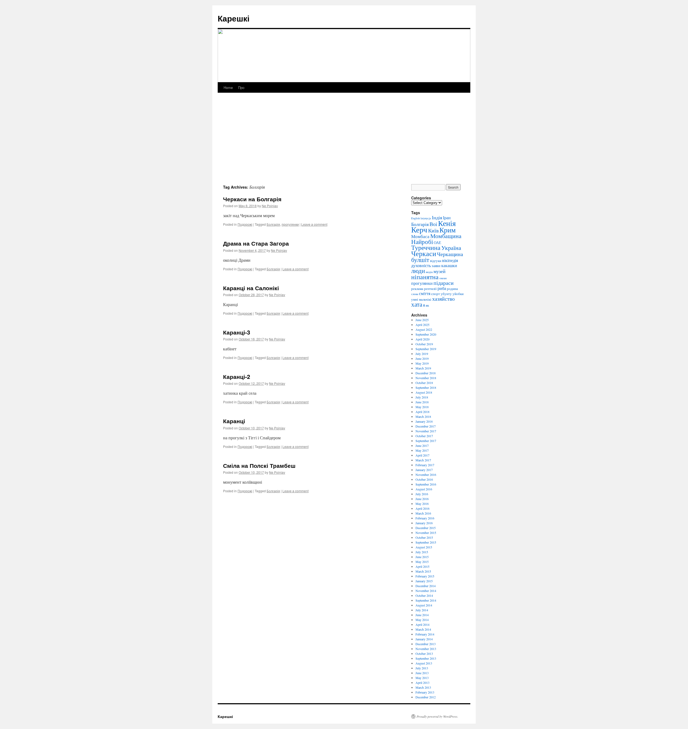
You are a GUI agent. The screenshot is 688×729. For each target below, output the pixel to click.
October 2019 (424, 344)
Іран (447, 218)
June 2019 (422, 358)
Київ (433, 230)
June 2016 (422, 499)
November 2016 (425, 474)
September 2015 (425, 542)
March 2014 (423, 629)
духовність (421, 265)
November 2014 (425, 590)
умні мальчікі (421, 299)
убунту (446, 293)
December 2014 (425, 586)
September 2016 (425, 484)
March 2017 (423, 460)
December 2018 (425, 373)
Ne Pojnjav (270, 205)
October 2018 (424, 382)
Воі (433, 224)
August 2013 (423, 663)
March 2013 (423, 687)
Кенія (447, 223)
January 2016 (424, 523)
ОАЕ (437, 242)
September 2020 (425, 334)
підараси (443, 282)
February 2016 (424, 518)
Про (241, 87)
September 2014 (425, 600)
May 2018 (422, 407)
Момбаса (420, 236)
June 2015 (422, 557)
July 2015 (421, 552)
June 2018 (422, 402)
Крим (447, 229)
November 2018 (425, 378)
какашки (449, 265)
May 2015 (422, 561)
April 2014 (422, 624)
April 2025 (422, 324)
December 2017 (425, 426)
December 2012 (425, 697)
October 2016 (424, 479)
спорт (435, 293)
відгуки (435, 260)
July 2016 (421, 494)
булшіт (420, 260)
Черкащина (450, 254)
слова (414, 294)
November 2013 (425, 649)
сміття (424, 293)
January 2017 (424, 470)
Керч (419, 229)
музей (439, 271)
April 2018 (422, 412)
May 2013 (422, 678)
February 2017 (424, 465)
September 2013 (425, 658)
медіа (429, 272)
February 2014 (424, 634)
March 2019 (423, 368)
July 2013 (421, 668)
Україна (451, 248)
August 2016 (423, 489)
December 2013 (425, 644)
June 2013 (422, 673)
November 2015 (425, 532)
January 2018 (424, 421)
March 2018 (423, 416)
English (415, 218)
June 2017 (422, 445)
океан (443, 278)
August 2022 (423, 329)
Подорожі (245, 224)
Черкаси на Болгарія (252, 199)
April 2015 (422, 566)
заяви (436, 265)
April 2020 (422, 339)
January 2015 (424, 581)
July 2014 (421, 610)
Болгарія (273, 224)
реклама (417, 288)
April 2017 (422, 455)
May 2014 (422, 619)
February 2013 (424, 692)
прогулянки (290, 224)
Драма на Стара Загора (256, 243)
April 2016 (422, 508)
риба (442, 288)
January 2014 (424, 639)
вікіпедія (450, 260)
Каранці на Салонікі (251, 288)
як (427, 305)
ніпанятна (425, 276)
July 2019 (421, 353)
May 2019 (422, 363)
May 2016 (422, 503)
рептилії (430, 288)
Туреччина (425, 247)
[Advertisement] (344, 143)
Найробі (422, 242)
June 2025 (422, 320)
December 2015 (425, 528)
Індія (437, 217)
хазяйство (443, 298)
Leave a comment (314, 224)
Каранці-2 (236, 376)
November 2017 (425, 431)
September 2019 (425, 349)
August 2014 (423, 605)
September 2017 (425, 441)
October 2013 (424, 653)
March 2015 (423, 571)
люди (418, 270)
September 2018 (425, 387)
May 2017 (422, 450)
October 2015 (424, 537)
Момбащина (445, 236)
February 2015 (424, 576)
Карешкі (233, 18)
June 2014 (422, 615)
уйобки (458, 293)
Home (228, 87)
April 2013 (422, 682)
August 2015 (423, 547)
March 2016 (423, 513)
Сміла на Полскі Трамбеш (259, 465)
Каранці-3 (236, 332)
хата (416, 304)
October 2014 (424, 595)
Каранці (234, 421)
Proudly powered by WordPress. (437, 716)
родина (452, 288)
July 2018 (421, 397)
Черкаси (423, 253)
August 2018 (423, 392)
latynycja (426, 218)
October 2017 (424, 436)
